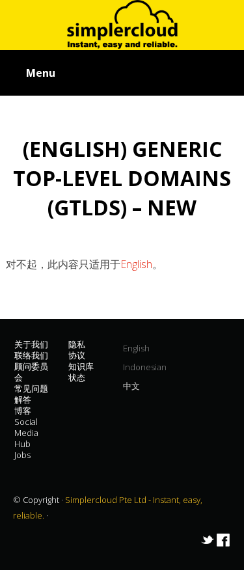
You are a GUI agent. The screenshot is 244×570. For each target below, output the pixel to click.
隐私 (76, 344)
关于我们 (31, 344)
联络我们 (31, 355)
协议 (76, 355)
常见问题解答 (31, 394)
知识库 (81, 366)
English (136, 264)
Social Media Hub (26, 433)
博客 (22, 410)
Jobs (22, 455)
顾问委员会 (31, 371)
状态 (76, 377)
